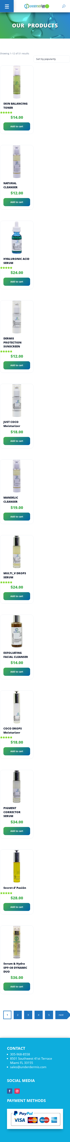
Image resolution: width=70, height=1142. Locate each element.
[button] (7, 6)
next (61, 1014)
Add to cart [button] (16, 126)
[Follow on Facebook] (9, 1091)
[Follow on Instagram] (17, 1091)
